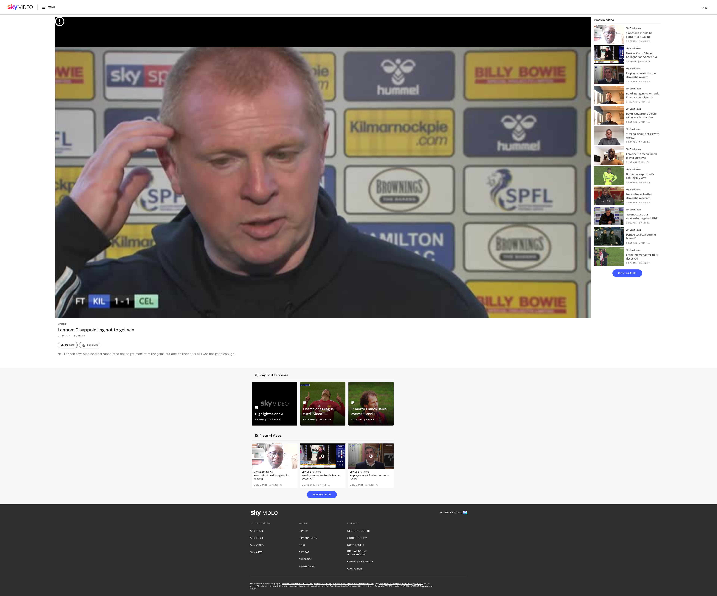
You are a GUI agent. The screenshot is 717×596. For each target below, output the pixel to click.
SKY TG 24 (256, 538)
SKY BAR (304, 552)
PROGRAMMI (307, 566)
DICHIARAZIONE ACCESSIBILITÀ (357, 553)
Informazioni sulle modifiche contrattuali (353, 583)
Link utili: (353, 523)
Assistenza (406, 583)
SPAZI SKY (305, 559)
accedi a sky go (451, 512)
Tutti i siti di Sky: (260, 523)
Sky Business (308, 538)
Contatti (419, 583)
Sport (62, 323)
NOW (302, 545)
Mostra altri (627, 273)
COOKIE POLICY (357, 538)
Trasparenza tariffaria (390, 583)
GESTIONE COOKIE (358, 531)
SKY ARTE (256, 552)
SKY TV (303, 531)
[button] (68, 345)
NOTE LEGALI (355, 545)
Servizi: (303, 523)
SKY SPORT (257, 531)
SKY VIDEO (257, 545)
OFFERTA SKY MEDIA (360, 561)
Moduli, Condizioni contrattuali (297, 583)
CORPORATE (355, 568)
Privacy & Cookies (323, 583)
